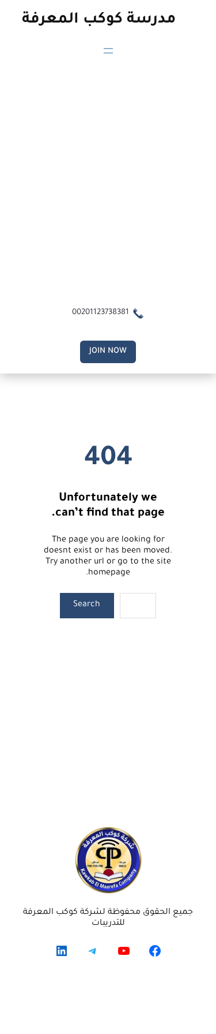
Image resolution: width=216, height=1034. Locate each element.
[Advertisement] (108, 180)
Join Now (108, 351)
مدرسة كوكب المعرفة (99, 20)
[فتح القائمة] (108, 51)
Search (86, 605)
